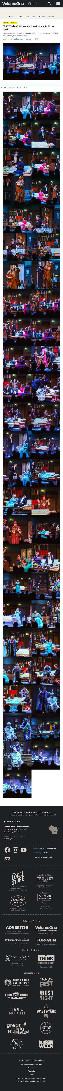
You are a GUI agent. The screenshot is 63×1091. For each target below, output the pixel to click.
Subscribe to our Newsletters (45, 848)
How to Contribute (41, 853)
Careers (41, 1060)
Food (27, 17)
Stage (6, 22)
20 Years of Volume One (43, 857)
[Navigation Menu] (58, 3)
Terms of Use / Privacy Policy (28, 1078)
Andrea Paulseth (17, 39)
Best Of (51, 17)
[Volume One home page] (14, 4)
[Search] (49, 3)
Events (19, 17)
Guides (42, 17)
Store (31, 1074)
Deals (34, 17)
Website (31, 1071)
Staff (21, 1060)
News (11, 17)
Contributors (31, 1060)
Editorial (31, 1068)
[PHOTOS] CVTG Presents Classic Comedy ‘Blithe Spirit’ (28, 28)
